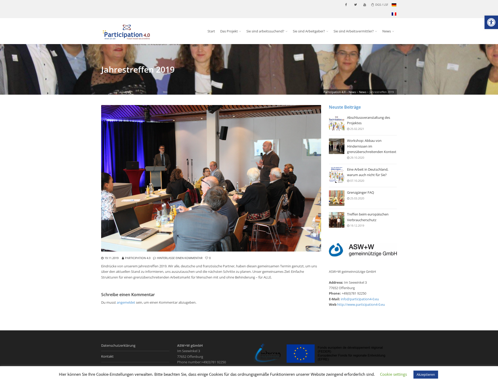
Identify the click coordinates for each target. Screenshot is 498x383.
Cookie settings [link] (393, 374)
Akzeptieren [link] (426, 374)
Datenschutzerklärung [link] (118, 345)
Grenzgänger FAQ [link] (360, 192)
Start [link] (211, 31)
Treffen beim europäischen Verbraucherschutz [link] (368, 217)
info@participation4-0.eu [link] (360, 299)
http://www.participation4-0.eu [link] (361, 304)
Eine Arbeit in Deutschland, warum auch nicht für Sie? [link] (367, 172)
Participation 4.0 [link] (137, 258)
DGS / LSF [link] (381, 4)
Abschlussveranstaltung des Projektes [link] (368, 120)
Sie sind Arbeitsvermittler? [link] (354, 31)
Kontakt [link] (107, 356)
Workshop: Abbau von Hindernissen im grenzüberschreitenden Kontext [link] (371, 146)
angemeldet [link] (126, 302)
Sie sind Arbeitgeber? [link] (309, 31)
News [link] (386, 31)
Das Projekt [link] (229, 31)
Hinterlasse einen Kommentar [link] (180, 258)
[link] (491, 22)
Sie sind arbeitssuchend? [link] (265, 31)
